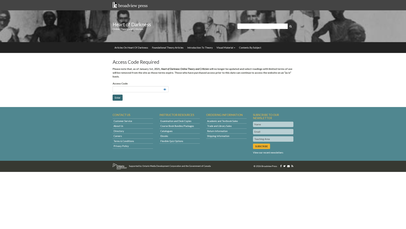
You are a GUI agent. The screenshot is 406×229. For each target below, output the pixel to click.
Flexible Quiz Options (171, 141)
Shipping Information (218, 136)
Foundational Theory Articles (167, 47)
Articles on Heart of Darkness (131, 47)
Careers (118, 136)
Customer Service (123, 121)
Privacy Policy (121, 146)
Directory (119, 131)
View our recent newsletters (268, 152)
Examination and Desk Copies (175, 121)
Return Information (217, 131)
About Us (118, 126)
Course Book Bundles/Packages (177, 126)
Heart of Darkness (132, 24)
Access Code (120, 83)
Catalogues (166, 131)
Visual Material (225, 47)
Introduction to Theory (200, 47)
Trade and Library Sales (219, 126)
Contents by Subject (250, 47)
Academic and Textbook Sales (222, 121)
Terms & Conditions (124, 141)
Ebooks (164, 136)
